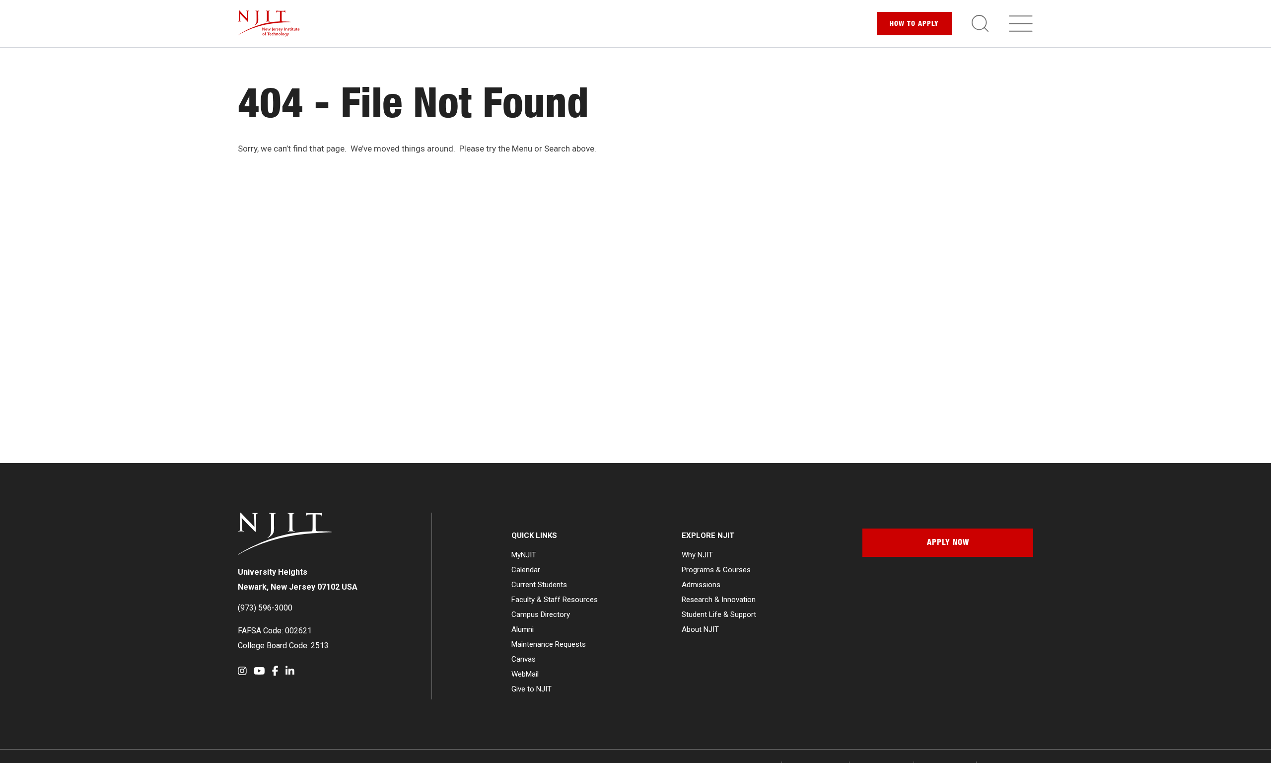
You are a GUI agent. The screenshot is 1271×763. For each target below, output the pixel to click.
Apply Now (948, 543)
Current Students (539, 584)
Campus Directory (540, 614)
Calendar (525, 569)
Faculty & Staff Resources (554, 599)
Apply (914, 24)
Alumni (522, 629)
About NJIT (700, 629)
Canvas (523, 659)
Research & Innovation (719, 599)
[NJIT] (269, 23)
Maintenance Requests (548, 644)
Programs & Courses (716, 569)
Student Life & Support (719, 614)
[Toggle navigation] (1020, 23)
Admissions (701, 584)
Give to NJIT (531, 689)
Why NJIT (697, 554)
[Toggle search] (980, 23)
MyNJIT (523, 554)
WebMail (525, 674)
